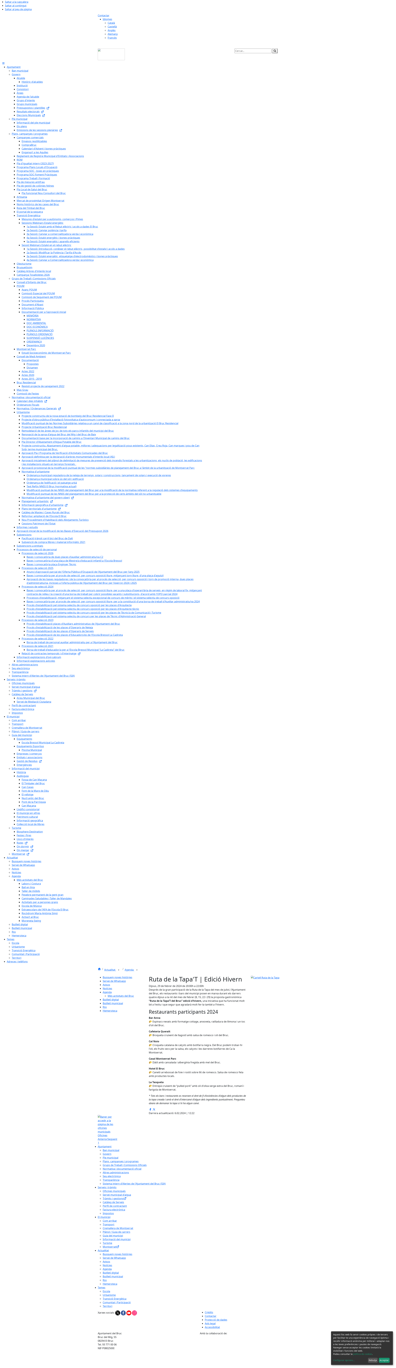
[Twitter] (118, 1312)
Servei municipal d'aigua (117, 1194)
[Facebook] (123, 1312)
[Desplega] (118, 970)
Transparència (111, 1180)
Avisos (106, 984)
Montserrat (109, 1246)
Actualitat (110, 969)
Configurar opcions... (344, 1360)
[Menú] (3, 63)
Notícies (107, 988)
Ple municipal (110, 1157)
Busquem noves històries (117, 977)
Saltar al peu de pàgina (18, 9)
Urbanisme (109, 1295)
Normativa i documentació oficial (122, 1168)
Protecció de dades (216, 1319)
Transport (108, 1224)
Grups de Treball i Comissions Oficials (125, 1165)
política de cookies (362, 1354)
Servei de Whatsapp (114, 981)
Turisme (107, 1243)
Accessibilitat (212, 1327)
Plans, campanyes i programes (121, 1161)
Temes (101, 1287)
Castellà (112, 26)
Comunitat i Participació (117, 1302)
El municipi (104, 1217)
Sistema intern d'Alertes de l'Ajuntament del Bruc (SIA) (134, 1183)
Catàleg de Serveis (113, 1202)
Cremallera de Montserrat (118, 1228)
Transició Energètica (114, 1298)
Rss (105, 1007)
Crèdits (209, 1312)
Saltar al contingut (15, 5)
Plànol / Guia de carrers (116, 1232)
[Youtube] (129, 1312)
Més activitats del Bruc (121, 996)
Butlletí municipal (113, 1003)
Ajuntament (105, 1146)
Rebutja (373, 1360)
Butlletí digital (111, 999)
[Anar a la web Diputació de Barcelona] (249, 1351)
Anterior (103, 1139)
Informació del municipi (117, 1239)
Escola (106, 1291)
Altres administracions (116, 1172)
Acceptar (384, 1360)
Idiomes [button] (107, 19)
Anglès (112, 30)
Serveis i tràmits (107, 1187)
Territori (107, 1306)
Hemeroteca (110, 1010)
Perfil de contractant (115, 1206)
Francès (112, 37)
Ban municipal (111, 1150)
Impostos (108, 1213)
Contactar (103, 15)
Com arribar (110, 1220)
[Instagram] (134, 1312)
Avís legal (210, 1323)
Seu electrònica (112, 1176)
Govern (107, 1154)
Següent (112, 1139)
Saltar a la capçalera (16, 2)
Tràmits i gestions (113, 1198)
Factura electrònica (114, 1209)
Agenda (129, 969)
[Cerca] (275, 51)
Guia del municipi (113, 1235)
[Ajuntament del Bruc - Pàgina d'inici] (111, 54)
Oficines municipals (114, 1191)
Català (111, 23)
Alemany (113, 34)
